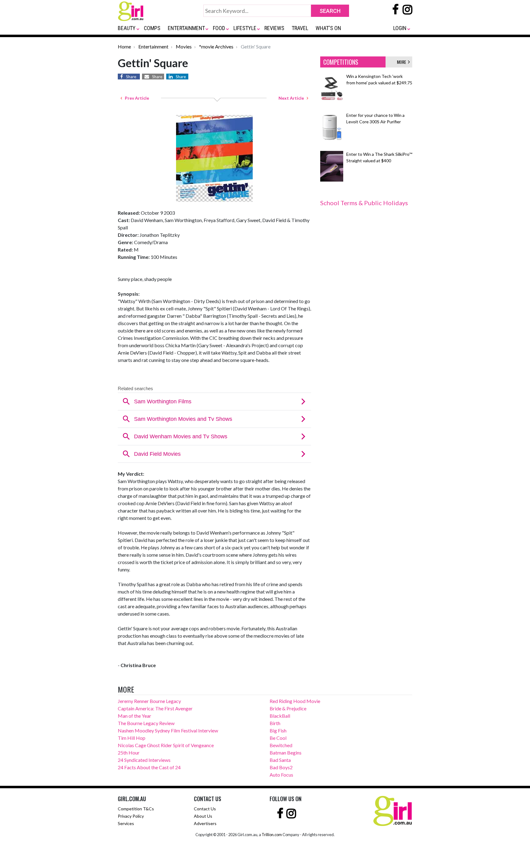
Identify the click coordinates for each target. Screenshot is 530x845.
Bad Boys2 (281, 767)
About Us (203, 816)
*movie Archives (216, 46)
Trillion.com (272, 834)
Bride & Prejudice (288, 708)
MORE (402, 62)
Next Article (292, 98)
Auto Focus (281, 775)
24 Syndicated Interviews (144, 760)
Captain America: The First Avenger (155, 708)
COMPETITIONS (340, 62)
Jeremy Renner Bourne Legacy (149, 701)
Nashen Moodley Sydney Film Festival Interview (168, 730)
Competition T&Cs (136, 808)
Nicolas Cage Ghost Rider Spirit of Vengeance (166, 745)
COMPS (152, 28)
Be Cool (278, 738)
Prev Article (135, 98)
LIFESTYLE (244, 28)
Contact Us (205, 808)
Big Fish (278, 730)
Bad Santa (280, 760)
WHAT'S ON (328, 28)
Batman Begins (285, 752)
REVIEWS (274, 28)
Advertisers (205, 823)
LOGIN (399, 28)
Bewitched (281, 745)
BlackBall (280, 716)
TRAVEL (300, 28)
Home (124, 46)
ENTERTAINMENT (186, 28)
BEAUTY (127, 28)
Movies (184, 46)
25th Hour (129, 752)
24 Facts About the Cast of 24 (149, 767)
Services (126, 823)
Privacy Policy (131, 816)
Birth (275, 723)
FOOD (219, 28)
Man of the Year (134, 716)
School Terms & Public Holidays (364, 202)
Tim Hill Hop (131, 738)
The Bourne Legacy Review (146, 723)
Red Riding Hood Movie (295, 701)
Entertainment (153, 46)
